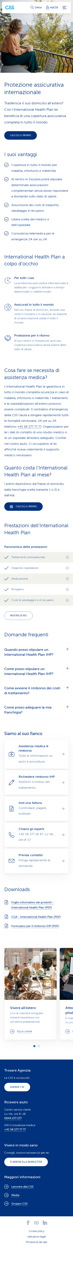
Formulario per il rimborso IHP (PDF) (35, 926)
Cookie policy (36, 1231)
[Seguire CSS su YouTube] (36, 1223)
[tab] (36, 652)
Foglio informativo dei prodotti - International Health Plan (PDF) (32, 905)
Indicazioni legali (36, 1236)
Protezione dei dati (36, 1242)
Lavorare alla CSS (22, 1186)
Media (15, 1195)
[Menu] (64, 7)
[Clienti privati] (9, 7)
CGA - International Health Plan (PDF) (36, 916)
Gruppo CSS (19, 1203)
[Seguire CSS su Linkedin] (45, 1223)
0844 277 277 (13, 1118)
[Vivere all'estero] (30, 994)
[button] (36, 557)
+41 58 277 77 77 (29, 426)
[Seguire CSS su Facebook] (28, 1223)
